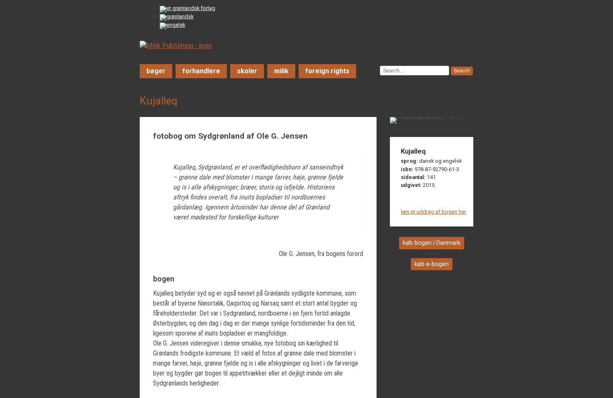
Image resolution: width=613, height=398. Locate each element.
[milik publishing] (176, 46)
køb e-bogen (432, 264)
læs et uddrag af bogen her (433, 212)
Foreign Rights (327, 71)
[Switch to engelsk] (174, 26)
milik (281, 71)
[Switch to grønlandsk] (178, 17)
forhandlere (201, 71)
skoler (247, 71)
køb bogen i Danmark (431, 242)
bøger (156, 71)
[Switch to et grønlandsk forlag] (189, 9)
